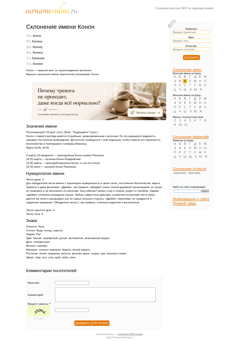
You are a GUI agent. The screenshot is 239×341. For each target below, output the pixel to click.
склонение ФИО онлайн (130, 334)
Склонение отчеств (189, 168)
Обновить (39, 318)
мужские (179, 173)
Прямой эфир (184, 203)
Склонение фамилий (191, 137)
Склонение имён (187, 69)
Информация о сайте (191, 199)
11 (185, 124)
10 (180, 124)
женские (194, 173)
